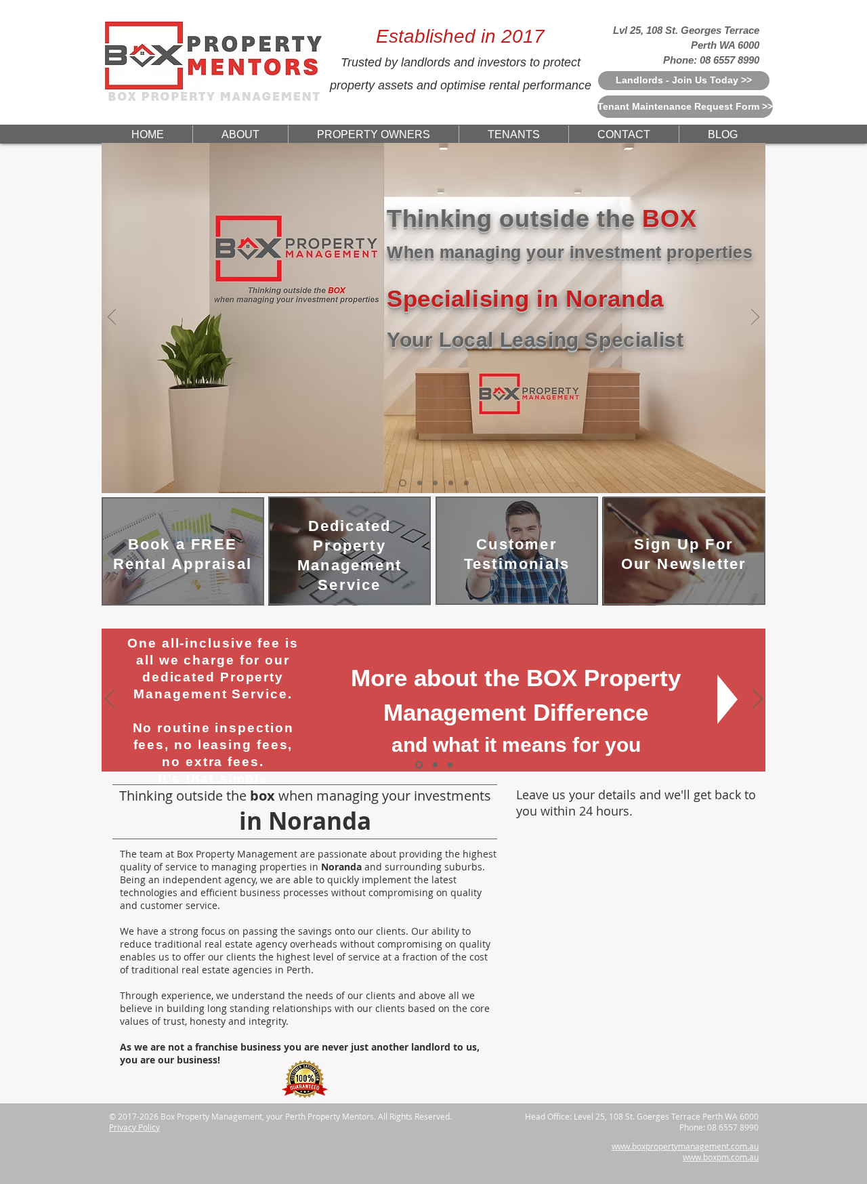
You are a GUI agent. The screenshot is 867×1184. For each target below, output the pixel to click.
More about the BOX (464, 677)
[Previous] (112, 317)
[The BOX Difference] (419, 765)
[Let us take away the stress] (450, 483)
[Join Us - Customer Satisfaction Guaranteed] (419, 483)
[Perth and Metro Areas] (466, 483)
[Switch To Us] (450, 765)
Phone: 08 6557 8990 (711, 60)
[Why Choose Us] (435, 483)
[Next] (755, 317)
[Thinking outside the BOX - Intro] (402, 483)
